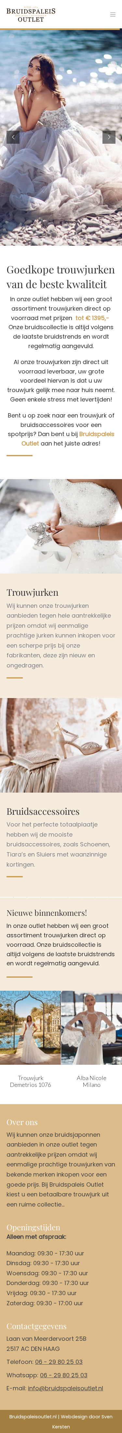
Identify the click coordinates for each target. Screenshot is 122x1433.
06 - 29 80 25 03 (59, 1362)
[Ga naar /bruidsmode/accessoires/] (61, 839)
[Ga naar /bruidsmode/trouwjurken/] (61, 630)
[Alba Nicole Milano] (44, 1027)
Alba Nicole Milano (44, 1082)
